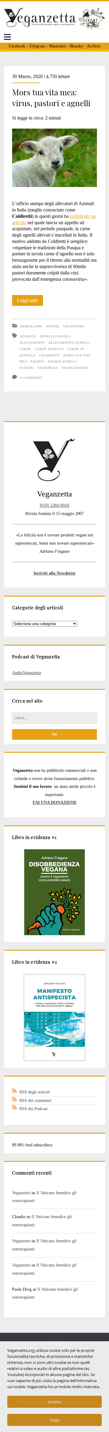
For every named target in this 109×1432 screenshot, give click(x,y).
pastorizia (48, 367)
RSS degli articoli (34, 1092)
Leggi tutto (30, 301)
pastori (26, 367)
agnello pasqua (55, 336)
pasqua (37, 361)
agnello (28, 336)
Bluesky (76, 46)
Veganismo (73, 326)
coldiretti (49, 355)
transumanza (74, 367)
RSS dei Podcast (33, 1108)
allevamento (32, 342)
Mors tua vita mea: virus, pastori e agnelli (51, 97)
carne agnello (49, 349)
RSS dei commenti (35, 1100)
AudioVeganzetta (26, 672)
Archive (94, 46)
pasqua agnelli (62, 361)
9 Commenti (31, 377)
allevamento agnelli (69, 342)
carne (25, 349)
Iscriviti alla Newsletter (55, 573)
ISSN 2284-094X (55, 505)
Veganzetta (21, 1192)
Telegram (37, 46)
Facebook (17, 46)
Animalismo (31, 326)
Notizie (52, 326)
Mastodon (57, 46)
